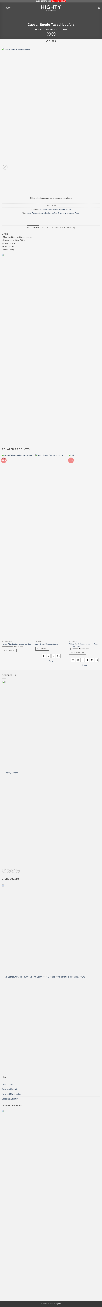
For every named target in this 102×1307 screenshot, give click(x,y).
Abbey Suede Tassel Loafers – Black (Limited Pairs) (83, 645)
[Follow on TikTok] (13, 871)
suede (71, 213)
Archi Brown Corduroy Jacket (46, 644)
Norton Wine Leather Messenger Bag (16, 644)
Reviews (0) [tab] (69, 228)
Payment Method (9, 1089)
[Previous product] (53, 34)
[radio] (44, 656)
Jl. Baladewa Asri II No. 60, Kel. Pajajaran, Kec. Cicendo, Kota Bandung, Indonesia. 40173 (45, 977)
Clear (51, 661)
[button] (6, 8)
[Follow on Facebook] (4, 871)
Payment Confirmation (12, 1094)
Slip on (68, 209)
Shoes (60, 213)
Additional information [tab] (52, 228)
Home (38, 30)
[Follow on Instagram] (9, 871)
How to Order (8, 1084)
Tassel (77, 213)
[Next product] (49, 34)
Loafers (62, 30)
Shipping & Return (10, 1099)
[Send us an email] (18, 871)
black (29, 213)
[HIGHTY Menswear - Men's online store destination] (51, 8)
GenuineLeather (45, 213)
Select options (77, 653)
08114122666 (11, 773)
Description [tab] (33, 228)
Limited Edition (53, 209)
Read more (42, 649)
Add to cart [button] (9, 650)
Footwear (49, 30)
